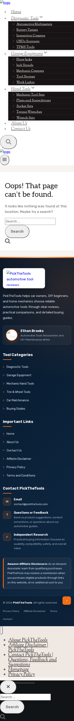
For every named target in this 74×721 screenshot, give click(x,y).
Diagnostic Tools (17, 367)
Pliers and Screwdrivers (33, 100)
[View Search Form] (8, 142)
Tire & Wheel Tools (18, 392)
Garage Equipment (19, 375)
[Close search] (8, 687)
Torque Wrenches (29, 112)
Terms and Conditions (21, 475)
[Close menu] (1, 630)
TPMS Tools (25, 47)
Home (16, 12)
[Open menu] (4, 160)
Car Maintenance (18, 400)
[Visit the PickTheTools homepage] (24, 278)
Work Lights (25, 82)
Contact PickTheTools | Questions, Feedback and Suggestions (32, 659)
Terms (53, 611)
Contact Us (20, 129)
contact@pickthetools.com (31, 504)
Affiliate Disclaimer (19, 459)
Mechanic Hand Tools (20, 383)
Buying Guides (16, 408)
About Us (13, 442)
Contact (7, 619)
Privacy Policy (16, 467)
